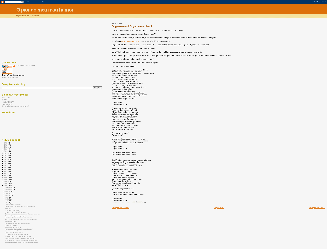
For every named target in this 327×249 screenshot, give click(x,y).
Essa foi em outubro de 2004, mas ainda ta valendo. (21, 219)
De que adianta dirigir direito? (14, 233)
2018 (6, 159)
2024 (6, 147)
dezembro (8, 187)
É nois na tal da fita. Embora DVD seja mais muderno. (21, 242)
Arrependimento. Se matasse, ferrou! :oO (18, 236)
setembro (8, 193)
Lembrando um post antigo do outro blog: (17, 223)
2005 (6, 186)
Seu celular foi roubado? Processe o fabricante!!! (20, 238)
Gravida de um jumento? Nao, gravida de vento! (20, 206)
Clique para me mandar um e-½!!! (15, 106)
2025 (6, 145)
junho (7, 199)
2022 (6, 151)
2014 (6, 167)
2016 (6, 163)
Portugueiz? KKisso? (11, 225)
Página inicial (219, 208)
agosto (7, 195)
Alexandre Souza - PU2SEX (25, 66)
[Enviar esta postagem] (145, 202)
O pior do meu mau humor (44, 10)
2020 (6, 155)
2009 (6, 177)
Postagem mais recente (120, 208)
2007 (6, 181)
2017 (6, 161)
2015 (6, 165)
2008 (6, 179)
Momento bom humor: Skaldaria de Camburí (18, 229)
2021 (6, 153)
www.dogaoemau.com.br (130, 41)
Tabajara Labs (7, 104)
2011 (6, 173)
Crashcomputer (7, 103)
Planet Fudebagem (8, 101)
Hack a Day (6, 98)
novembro (8, 189)
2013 (6, 169)
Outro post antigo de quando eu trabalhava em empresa (22, 214)
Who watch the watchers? (13, 204)
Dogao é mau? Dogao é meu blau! (15, 212)
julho (7, 197)
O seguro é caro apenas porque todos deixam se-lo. (21, 240)
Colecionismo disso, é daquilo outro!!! (16, 234)
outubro (8, 191)
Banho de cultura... (11, 221)
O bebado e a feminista (12, 210)
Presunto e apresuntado (12, 231)
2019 (6, 157)
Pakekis (4, 99)
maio (7, 201)
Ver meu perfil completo (10, 78)
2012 (6, 171)
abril (6, 203)
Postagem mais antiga (317, 208)
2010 (6, 175)
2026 (6, 143)
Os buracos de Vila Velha (13, 227)
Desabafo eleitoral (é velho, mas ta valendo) (18, 218)
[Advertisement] (52, 39)
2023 (6, 149)
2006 (6, 184)
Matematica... (9, 208)
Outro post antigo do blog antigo (15, 216)
